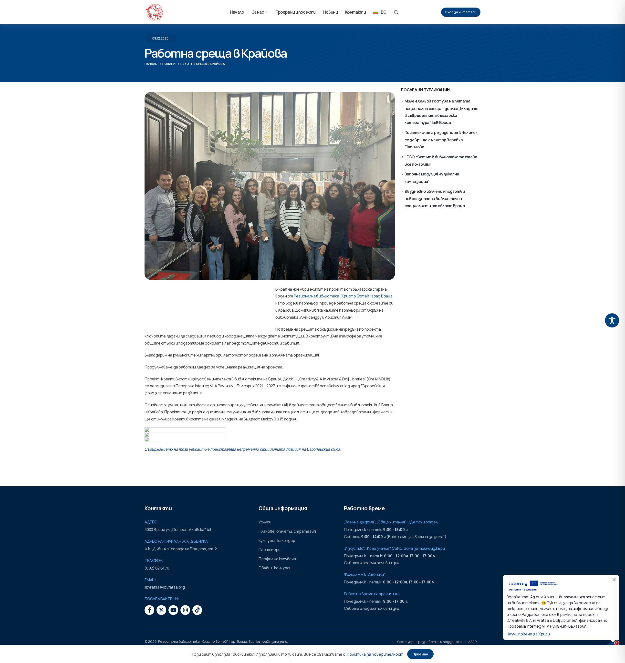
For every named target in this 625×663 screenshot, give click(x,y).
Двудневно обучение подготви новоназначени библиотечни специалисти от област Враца (435, 198)
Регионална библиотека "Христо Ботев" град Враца (343, 296)
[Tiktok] (197, 610)
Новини (330, 12)
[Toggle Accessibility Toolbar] (612, 320)
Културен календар (277, 540)
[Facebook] (149, 610)
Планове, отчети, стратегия (287, 531)
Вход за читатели (460, 12)
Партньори (270, 549)
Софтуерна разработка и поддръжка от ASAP (437, 641)
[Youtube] (173, 610)
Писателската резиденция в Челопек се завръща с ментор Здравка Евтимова (441, 140)
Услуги (265, 522)
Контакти (355, 12)
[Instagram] (185, 610)
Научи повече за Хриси (528, 634)
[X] (161, 610)
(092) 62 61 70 (157, 568)
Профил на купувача (277, 558)
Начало (237, 12)
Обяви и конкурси (275, 568)
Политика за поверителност (375, 654)
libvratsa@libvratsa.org (165, 587)
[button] (396, 12)
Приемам (420, 654)
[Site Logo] (154, 12)
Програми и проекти (295, 12)
